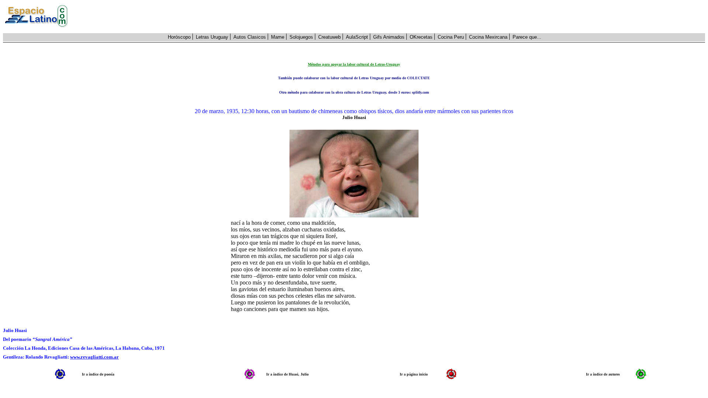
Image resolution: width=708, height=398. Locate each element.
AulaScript (357, 37)
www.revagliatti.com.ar (94, 357)
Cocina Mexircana (488, 37)
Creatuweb (329, 37)
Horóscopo (179, 37)
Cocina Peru (451, 37)
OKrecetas (421, 37)
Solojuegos (301, 37)
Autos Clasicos (249, 37)
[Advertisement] (390, 16)
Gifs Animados (389, 37)
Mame (277, 37)
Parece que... (527, 37)
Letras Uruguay (212, 37)
